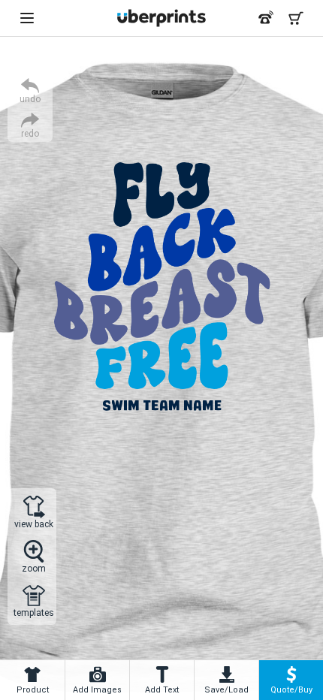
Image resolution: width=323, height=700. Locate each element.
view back (33, 524)
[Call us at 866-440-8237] (266, 18)
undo (30, 99)
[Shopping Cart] (296, 18)
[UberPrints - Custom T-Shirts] (161, 18)
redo (30, 133)
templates (34, 612)
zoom (34, 568)
